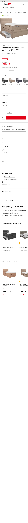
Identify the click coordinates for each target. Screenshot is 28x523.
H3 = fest (5, 105)
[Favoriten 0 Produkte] (23, 4)
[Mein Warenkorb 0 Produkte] (26, 4)
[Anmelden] (20, 4)
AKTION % (4, 59)
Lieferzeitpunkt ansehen (9, 154)
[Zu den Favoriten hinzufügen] (3, 117)
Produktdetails (5, 196)
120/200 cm (5, 95)
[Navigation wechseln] (2, 4)
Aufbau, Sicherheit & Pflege (8, 200)
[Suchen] (3, 7)
